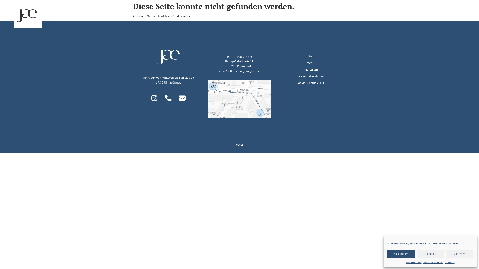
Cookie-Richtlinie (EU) (310, 83)
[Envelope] (182, 97)
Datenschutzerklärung (311, 76)
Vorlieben (459, 254)
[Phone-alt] (168, 97)
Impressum (450, 262)
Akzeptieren (401, 254)
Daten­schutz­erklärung (433, 262)
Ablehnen (430, 254)
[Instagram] (154, 97)
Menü (310, 63)
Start (311, 56)
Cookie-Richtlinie (414, 262)
